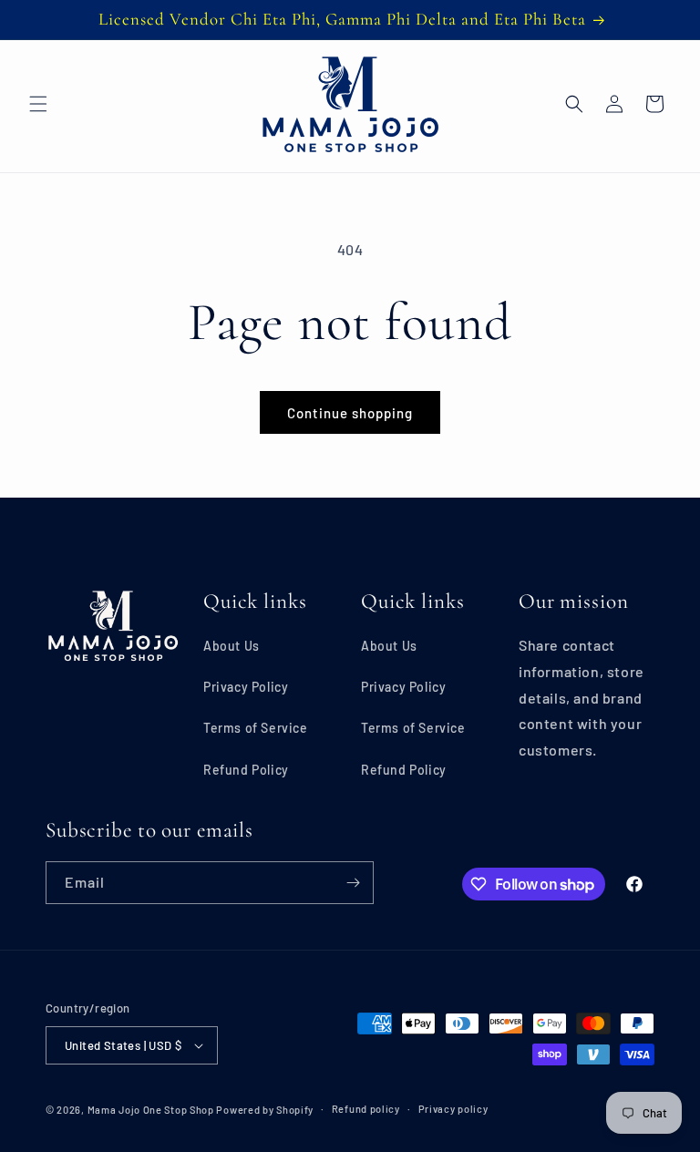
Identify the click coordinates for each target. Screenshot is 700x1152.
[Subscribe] (353, 882)
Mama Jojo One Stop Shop (151, 1110)
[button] (38, 104)
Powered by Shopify (265, 1110)
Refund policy (366, 1109)
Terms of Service (255, 727)
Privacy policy (453, 1109)
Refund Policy (246, 769)
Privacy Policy (245, 686)
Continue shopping (350, 413)
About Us (231, 645)
